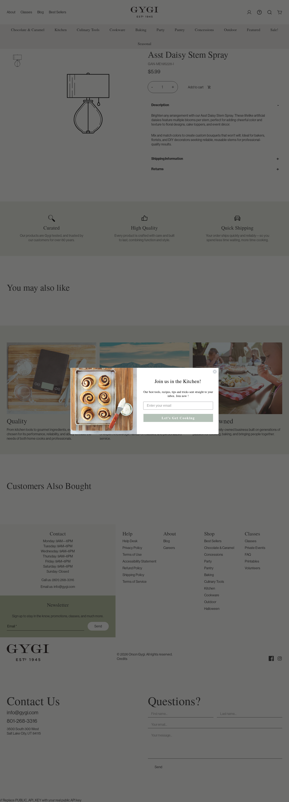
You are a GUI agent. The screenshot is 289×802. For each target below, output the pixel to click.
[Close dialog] (215, 372)
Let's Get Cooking (178, 417)
